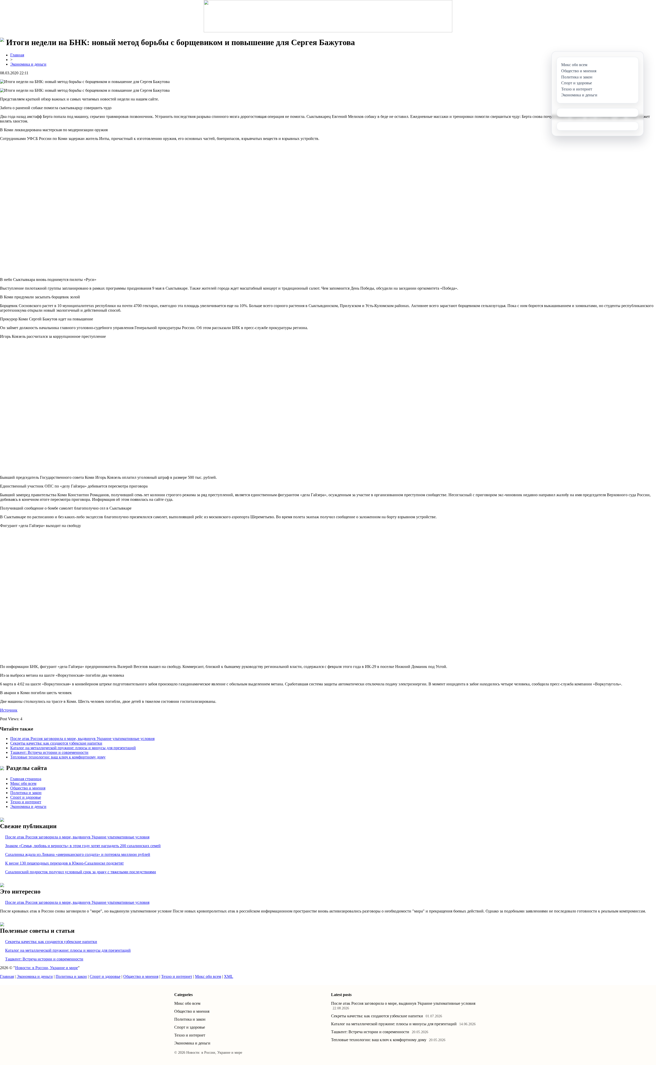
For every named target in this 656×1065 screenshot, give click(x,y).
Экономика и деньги (28, 64)
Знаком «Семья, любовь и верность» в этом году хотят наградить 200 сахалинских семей (83, 846)
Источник (8, 710)
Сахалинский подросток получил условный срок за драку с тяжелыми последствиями (80, 872)
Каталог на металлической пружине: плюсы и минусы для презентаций (73, 748)
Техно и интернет (25, 802)
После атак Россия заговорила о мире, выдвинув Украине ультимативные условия (82, 738)
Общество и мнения (27, 788)
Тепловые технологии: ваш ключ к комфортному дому (58, 757)
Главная (17, 55)
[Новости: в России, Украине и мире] (328, 16)
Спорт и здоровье (25, 797)
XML (228, 976)
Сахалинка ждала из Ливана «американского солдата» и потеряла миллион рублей (77, 854)
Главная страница (25, 779)
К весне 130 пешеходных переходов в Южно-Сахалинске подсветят (64, 863)
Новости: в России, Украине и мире (46, 968)
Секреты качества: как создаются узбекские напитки (56, 743)
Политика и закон (26, 792)
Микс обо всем (23, 783)
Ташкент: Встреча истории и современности (49, 752)
